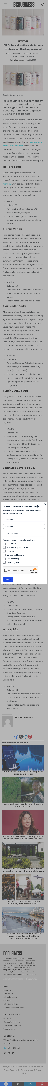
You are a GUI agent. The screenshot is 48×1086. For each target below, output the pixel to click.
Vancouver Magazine (15, 555)
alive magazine (13, 562)
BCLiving (10, 551)
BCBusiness (11, 544)
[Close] (45, 504)
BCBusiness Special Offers (17, 547)
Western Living (13, 559)
